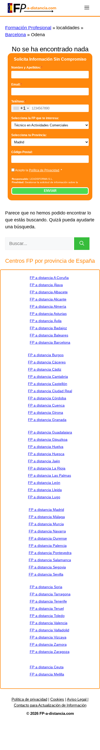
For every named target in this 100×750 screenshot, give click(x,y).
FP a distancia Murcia (46, 524)
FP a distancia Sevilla (46, 574)
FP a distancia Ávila (46, 321)
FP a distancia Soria (46, 587)
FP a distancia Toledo (47, 616)
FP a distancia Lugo (44, 497)
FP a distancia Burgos (46, 355)
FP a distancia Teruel (47, 608)
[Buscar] (81, 243)
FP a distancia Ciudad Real (50, 391)
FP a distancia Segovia (47, 567)
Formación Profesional (28, 27)
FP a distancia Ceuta (47, 667)
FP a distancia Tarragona (50, 594)
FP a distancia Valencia (48, 623)
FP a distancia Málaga (47, 517)
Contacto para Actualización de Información (50, 705)
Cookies (57, 699)
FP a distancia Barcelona (50, 342)
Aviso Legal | (77, 699)
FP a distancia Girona (45, 412)
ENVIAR (50, 191)
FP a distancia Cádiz (44, 369)
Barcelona (15, 34)
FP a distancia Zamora (48, 644)
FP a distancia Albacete (49, 292)
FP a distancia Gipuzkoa (47, 439)
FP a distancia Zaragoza (49, 652)
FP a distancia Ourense (48, 538)
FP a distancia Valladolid (49, 630)
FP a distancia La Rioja (46, 468)
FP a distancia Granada (47, 420)
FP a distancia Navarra (47, 531)
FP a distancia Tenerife (48, 601)
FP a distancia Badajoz (48, 328)
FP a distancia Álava (46, 285)
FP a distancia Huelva (45, 447)
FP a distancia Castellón (47, 384)
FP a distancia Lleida (45, 490)
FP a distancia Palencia (48, 545)
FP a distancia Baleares (49, 335)
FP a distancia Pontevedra (50, 553)
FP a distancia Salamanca (50, 560)
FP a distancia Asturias (48, 314)
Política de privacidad (29, 699)
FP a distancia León (44, 483)
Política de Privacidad (44, 170)
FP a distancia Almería (48, 306)
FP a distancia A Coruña (49, 278)
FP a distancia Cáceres (47, 362)
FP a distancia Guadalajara (50, 432)
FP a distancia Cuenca (46, 405)
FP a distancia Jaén (44, 461)
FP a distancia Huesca (46, 454)
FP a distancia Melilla (47, 674)
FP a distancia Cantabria (48, 376)
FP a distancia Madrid (46, 510)
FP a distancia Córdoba (47, 398)
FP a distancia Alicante (48, 299)
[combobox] (21, 108)
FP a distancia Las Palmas (49, 475)
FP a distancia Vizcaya (48, 637)
